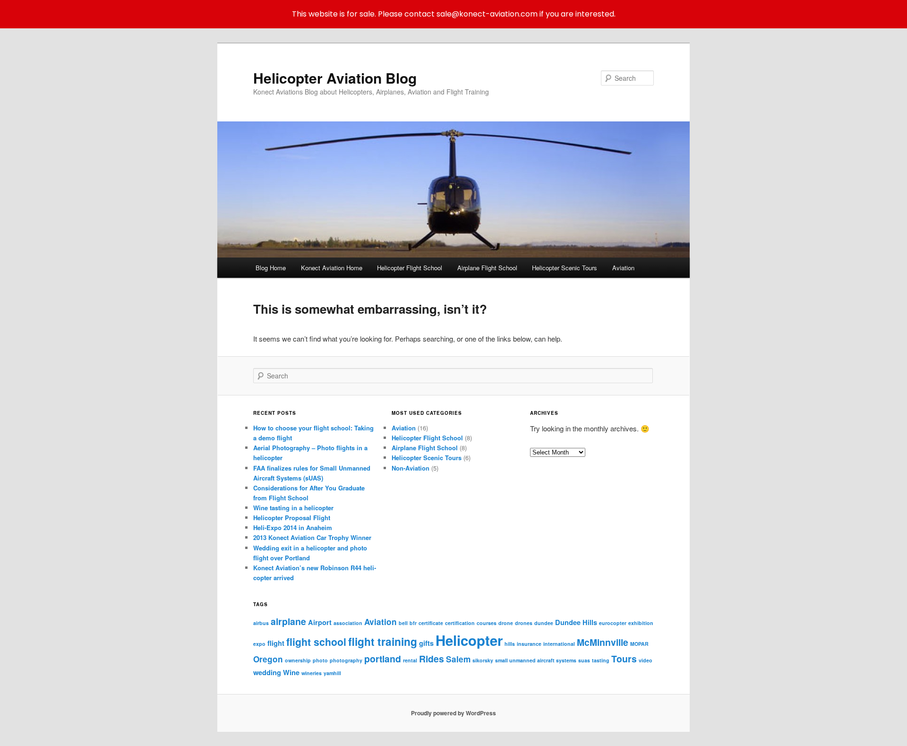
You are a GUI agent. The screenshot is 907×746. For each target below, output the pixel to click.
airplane (288, 621)
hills (510, 643)
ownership (298, 660)
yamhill (332, 673)
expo (259, 643)
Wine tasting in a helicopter (293, 507)
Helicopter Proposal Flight (291, 517)
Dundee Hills (576, 622)
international (559, 643)
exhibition (640, 622)
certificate (431, 622)
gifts (426, 643)
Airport (320, 622)
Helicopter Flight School (409, 267)
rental (410, 660)
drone (505, 622)
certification (460, 622)
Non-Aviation (410, 467)
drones (523, 622)
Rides (431, 658)
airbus (261, 622)
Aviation (623, 267)
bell (403, 622)
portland (382, 658)
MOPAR (639, 643)
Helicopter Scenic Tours (564, 267)
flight (275, 643)
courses (486, 622)
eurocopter (612, 622)
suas (584, 660)
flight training (382, 641)
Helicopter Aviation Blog (335, 78)
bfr (413, 622)
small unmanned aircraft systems (535, 660)
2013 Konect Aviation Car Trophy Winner (312, 537)
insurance (529, 643)
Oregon (268, 659)
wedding (267, 672)
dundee (543, 622)
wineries (311, 673)
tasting (600, 660)
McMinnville (602, 642)
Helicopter (469, 640)
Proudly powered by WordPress (453, 713)
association (348, 622)
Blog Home (271, 267)
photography (346, 660)
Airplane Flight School (487, 267)
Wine (291, 672)
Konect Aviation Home (331, 267)
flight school (316, 642)
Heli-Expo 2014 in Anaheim (292, 527)
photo (320, 660)
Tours (624, 658)
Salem (458, 659)
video (645, 660)
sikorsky (482, 660)
